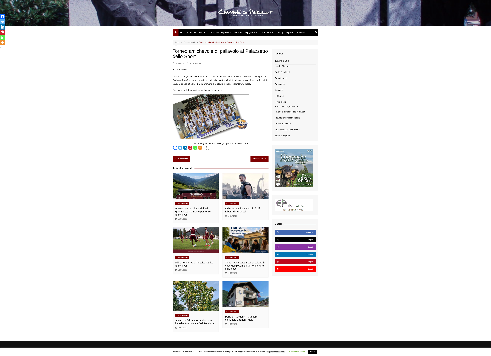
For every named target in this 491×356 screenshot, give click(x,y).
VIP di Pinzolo (268, 32)
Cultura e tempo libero (221, 32)
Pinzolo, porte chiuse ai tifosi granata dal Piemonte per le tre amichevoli (193, 211)
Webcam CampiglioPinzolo (246, 32)
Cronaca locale (195, 63)
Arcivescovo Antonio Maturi (287, 130)
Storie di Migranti (282, 136)
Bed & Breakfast (282, 72)
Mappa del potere (286, 32)
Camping (279, 90)
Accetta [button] (313, 352)
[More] (200, 148)
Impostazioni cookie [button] (296, 352)
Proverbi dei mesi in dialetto (287, 118)
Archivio (301, 32)
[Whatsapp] (195, 148)
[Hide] (1, 47)
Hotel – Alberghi (282, 66)
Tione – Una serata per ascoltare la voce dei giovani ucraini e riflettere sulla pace (245, 265)
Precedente (183, 159)
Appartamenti (281, 78)
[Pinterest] (190, 148)
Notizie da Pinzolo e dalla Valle (194, 32)
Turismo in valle (282, 61)
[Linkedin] (185, 148)
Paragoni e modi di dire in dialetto (290, 112)
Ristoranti (279, 96)
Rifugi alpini (280, 102)
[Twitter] (180, 148)
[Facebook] (175, 148)
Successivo (258, 159)
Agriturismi (280, 84)
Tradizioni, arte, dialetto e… (287, 106)
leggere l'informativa (276, 352)
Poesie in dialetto (283, 124)
